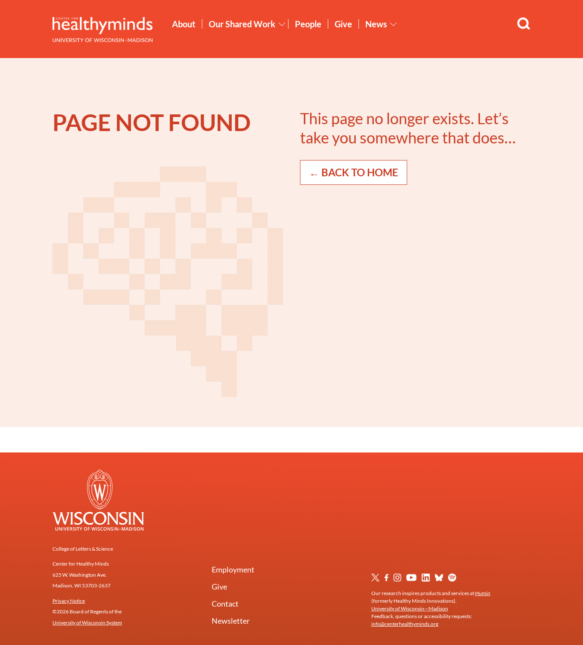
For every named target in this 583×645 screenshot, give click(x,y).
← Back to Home (353, 172)
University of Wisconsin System (87, 622)
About (183, 24)
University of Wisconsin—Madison (409, 608)
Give (343, 24)
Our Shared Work (242, 24)
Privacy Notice (68, 601)
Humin (482, 593)
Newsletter (231, 620)
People (308, 24)
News (376, 24)
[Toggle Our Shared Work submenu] (282, 24)
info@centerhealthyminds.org (404, 624)
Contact (225, 603)
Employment (233, 569)
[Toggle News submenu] (393, 24)
